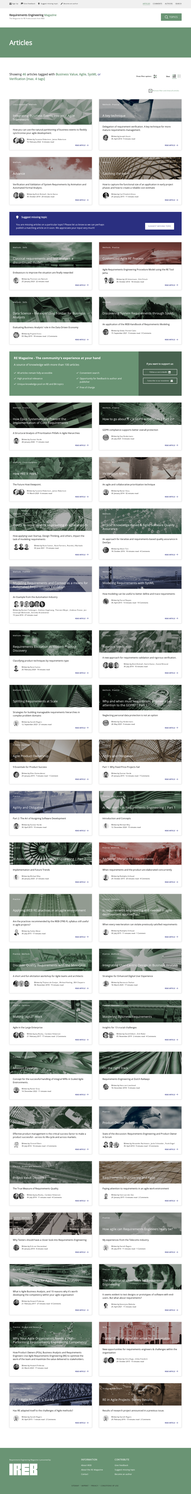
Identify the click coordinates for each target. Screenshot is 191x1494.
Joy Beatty (39, 1034)
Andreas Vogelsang (46, 610)
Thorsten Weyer (62, 610)
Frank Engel (170, 1143)
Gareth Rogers (36, 722)
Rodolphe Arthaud (127, 876)
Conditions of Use (109, 1486)
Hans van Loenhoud (128, 1085)
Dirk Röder (141, 1034)
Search (178, 4)
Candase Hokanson (53, 1034)
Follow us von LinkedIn (159, 372)
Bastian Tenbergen (29, 610)
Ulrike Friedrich (141, 1359)
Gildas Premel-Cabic (128, 330)
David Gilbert (130, 1034)
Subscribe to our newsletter (158, 380)
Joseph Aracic (125, 136)
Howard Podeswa (37, 1301)
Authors (169, 4)
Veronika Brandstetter (40, 612)
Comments (157, 4)
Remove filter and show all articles (165, 90)
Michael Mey (125, 825)
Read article (80, 145)
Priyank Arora (35, 334)
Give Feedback (121, 1465)
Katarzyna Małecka (127, 1304)
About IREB (86, 1465)
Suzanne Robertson (43, 139)
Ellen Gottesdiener (37, 773)
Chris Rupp (129, 1359)
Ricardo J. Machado (74, 545)
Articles (146, 4)
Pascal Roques (125, 600)
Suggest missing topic (159, 226)
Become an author (123, 1474)
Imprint (85, 1486)
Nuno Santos (48, 545)
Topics (173, 17)
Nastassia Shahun (127, 982)
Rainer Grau (124, 491)
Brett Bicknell (41, 194)
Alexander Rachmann (141, 1143)
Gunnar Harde (36, 439)
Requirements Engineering (32, 16)
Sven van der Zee (127, 1195)
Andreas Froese (76, 610)
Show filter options (144, 76)
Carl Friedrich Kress (128, 194)
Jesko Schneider (157, 1143)
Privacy (94, 1486)
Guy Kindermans (126, 436)
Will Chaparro (79, 982)
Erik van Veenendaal (38, 1246)
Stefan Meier (35, 931)
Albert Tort (124, 549)
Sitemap (75, 1486)
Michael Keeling (66, 982)
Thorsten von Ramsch (39, 279)
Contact (84, 1474)
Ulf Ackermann (131, 279)
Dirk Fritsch (143, 279)
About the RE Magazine (92, 1469)
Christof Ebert (35, 1143)
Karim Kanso (53, 194)
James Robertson (59, 139)
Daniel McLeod (162, 664)
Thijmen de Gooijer (51, 982)
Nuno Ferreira (60, 545)
